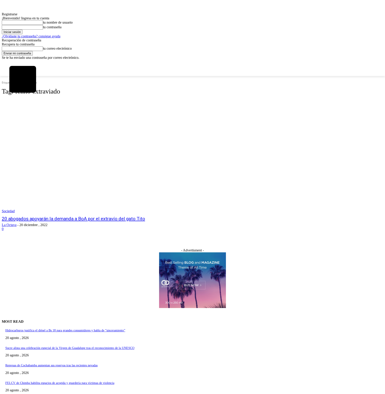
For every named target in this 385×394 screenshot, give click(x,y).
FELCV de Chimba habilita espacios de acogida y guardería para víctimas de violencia (59, 383)
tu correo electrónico (57, 48)
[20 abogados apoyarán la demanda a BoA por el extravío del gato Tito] (100, 164)
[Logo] (23, 79)
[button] (15, 109)
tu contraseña (52, 27)
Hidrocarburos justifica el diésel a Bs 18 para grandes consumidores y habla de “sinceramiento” (65, 330)
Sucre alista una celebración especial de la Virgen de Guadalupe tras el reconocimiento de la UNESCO (69, 348)
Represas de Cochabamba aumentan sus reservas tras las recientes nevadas (51, 365)
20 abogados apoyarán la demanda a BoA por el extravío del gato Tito (73, 218)
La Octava (9, 225)
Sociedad (8, 211)
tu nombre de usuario (58, 22)
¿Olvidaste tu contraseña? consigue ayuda (31, 36)
